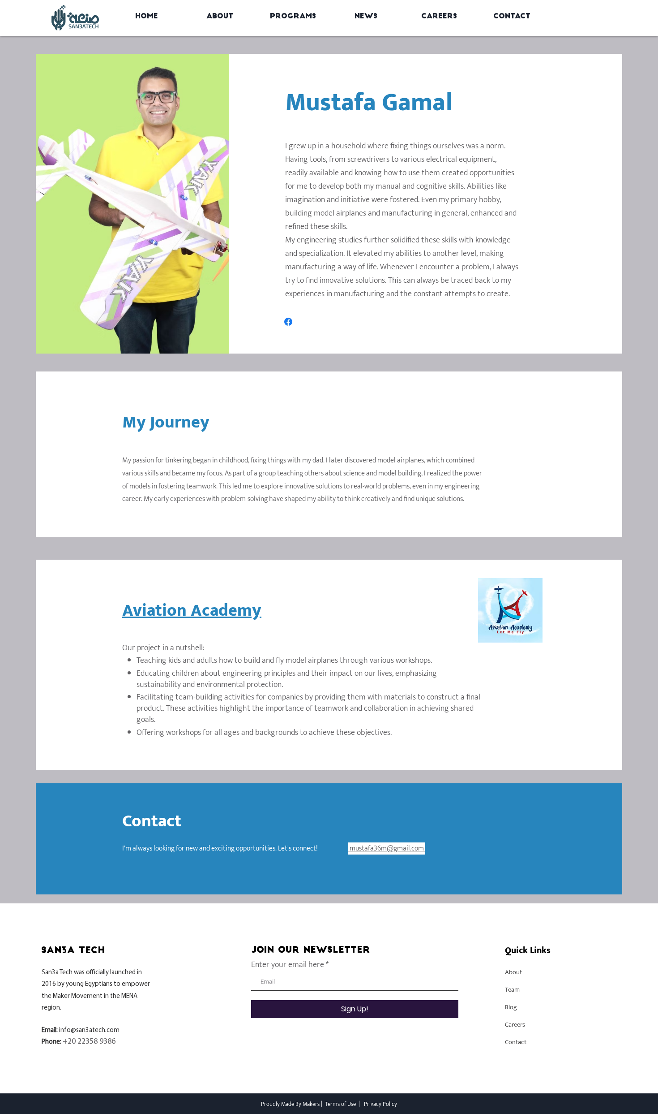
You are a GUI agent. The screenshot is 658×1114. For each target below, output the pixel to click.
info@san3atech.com (89, 1030)
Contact (515, 1042)
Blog (511, 1007)
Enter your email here (287, 965)
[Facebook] (288, 321)
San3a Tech (57, 972)
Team (512, 989)
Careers (515, 1024)
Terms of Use (340, 1104)
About (513, 972)
